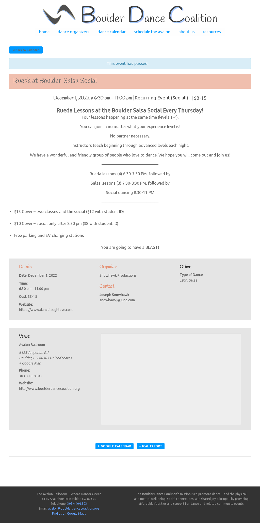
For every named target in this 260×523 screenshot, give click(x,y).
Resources (212, 31)
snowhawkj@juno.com (117, 300)
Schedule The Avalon (152, 31)
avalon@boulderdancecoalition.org (73, 508)
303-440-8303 (77, 503)
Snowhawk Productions (118, 275)
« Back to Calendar (26, 49)
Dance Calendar (112, 31)
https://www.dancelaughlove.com (46, 310)
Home (44, 31)
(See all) (179, 97)
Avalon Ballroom (32, 345)
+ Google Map (30, 363)
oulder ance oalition (149, 19)
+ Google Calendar (114, 446)
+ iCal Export (150, 446)
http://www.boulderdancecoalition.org (49, 389)
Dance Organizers (73, 31)
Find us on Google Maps (69, 513)
